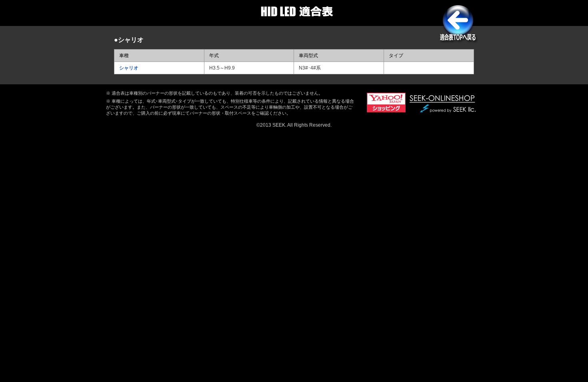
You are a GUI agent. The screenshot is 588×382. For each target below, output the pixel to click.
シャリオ (128, 68)
